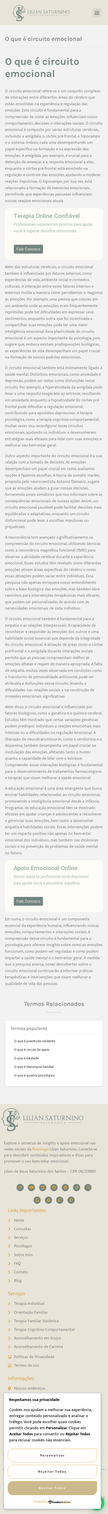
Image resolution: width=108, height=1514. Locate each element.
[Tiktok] (76, 1187)
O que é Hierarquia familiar (34, 1067)
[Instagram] (20, 1187)
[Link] (60, 1200)
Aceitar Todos (52, 1488)
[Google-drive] (48, 1200)
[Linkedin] (42, 1187)
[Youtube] (31, 1187)
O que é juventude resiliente (34, 1041)
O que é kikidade (26, 1058)
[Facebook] (54, 1187)
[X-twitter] (88, 1187)
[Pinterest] (65, 1187)
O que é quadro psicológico (34, 1075)
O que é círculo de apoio (32, 1050)
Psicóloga (40, 1149)
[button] (97, 12)
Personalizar (52, 1455)
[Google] (37, 1200)
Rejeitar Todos (52, 1471)
